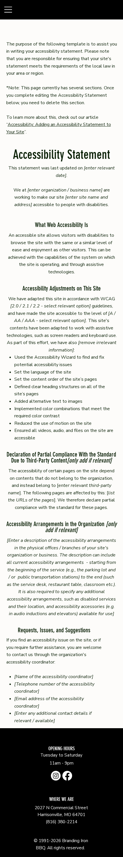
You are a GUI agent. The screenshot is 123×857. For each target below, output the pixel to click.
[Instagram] (56, 776)
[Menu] (21, 9)
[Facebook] (67, 776)
